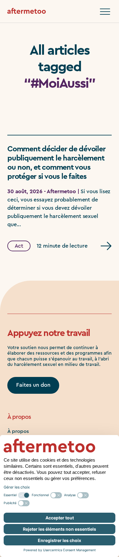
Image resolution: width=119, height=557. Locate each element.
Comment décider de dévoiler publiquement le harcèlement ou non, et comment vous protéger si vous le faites (56, 162)
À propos (18, 431)
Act (19, 246)
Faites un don (33, 385)
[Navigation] (105, 11)
